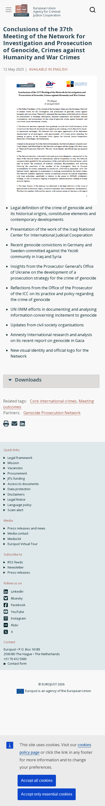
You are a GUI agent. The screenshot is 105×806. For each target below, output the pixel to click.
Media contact (18, 533)
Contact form (17, 663)
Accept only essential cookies (46, 794)
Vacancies (15, 468)
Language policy (20, 505)
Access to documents (23, 484)
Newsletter (16, 567)
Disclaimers (16, 494)
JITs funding (16, 478)
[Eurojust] (21, 10)
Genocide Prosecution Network (52, 412)
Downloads (28, 379)
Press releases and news (26, 528)
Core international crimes (53, 401)
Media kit (14, 539)
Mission (13, 463)
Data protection (19, 489)
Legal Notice (16, 499)
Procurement (17, 473)
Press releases (19, 572)
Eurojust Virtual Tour (23, 544)
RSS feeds (15, 562)
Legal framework (20, 457)
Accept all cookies (36, 780)
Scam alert (15, 510)
